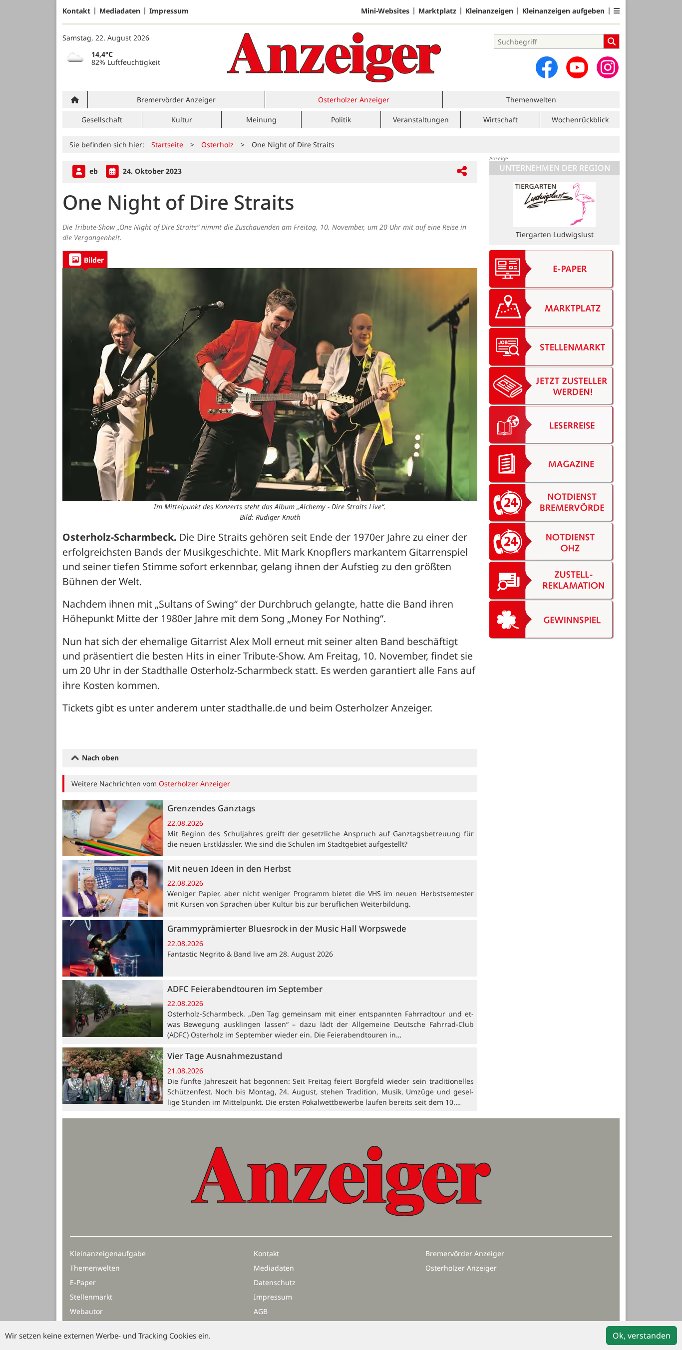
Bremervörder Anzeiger (176, 99)
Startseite (167, 144)
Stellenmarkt (91, 1297)
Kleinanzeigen (489, 10)
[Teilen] (462, 171)
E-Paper (83, 1282)
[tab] (85, 259)
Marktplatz (437, 10)
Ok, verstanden (642, 1335)
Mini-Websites (385, 10)
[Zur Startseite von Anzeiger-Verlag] (334, 57)
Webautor (86, 1311)
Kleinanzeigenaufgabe (108, 1253)
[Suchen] (612, 41)
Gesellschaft (101, 119)
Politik (341, 119)
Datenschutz (275, 1282)
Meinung (261, 119)
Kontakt (76, 10)
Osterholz (217, 144)
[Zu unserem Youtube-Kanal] (577, 67)
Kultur (181, 119)
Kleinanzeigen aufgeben (563, 10)
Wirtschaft (500, 119)
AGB (261, 1311)
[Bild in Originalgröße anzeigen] (269, 384)
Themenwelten (531, 99)
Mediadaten (119, 10)
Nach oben (99, 757)
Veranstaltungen (421, 119)
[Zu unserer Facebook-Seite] (547, 67)
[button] (617, 10)
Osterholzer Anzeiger (353, 99)
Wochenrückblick (580, 119)
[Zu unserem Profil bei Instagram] (608, 67)
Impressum (169, 10)
